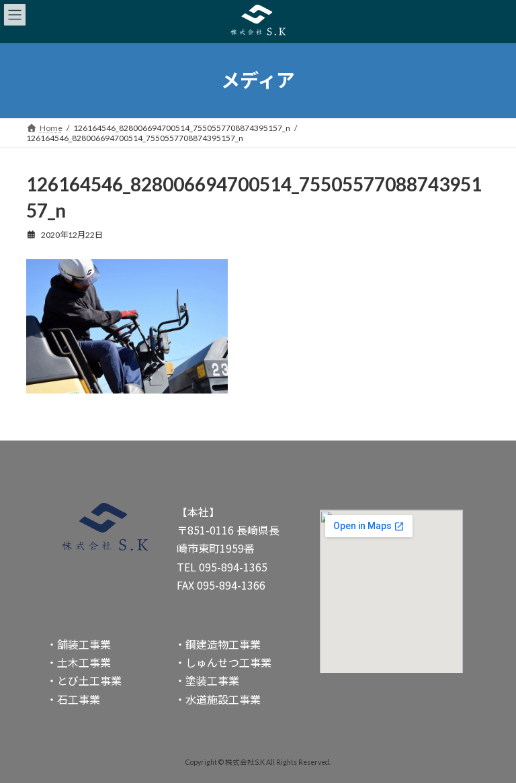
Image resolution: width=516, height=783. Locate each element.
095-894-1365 (233, 567)
